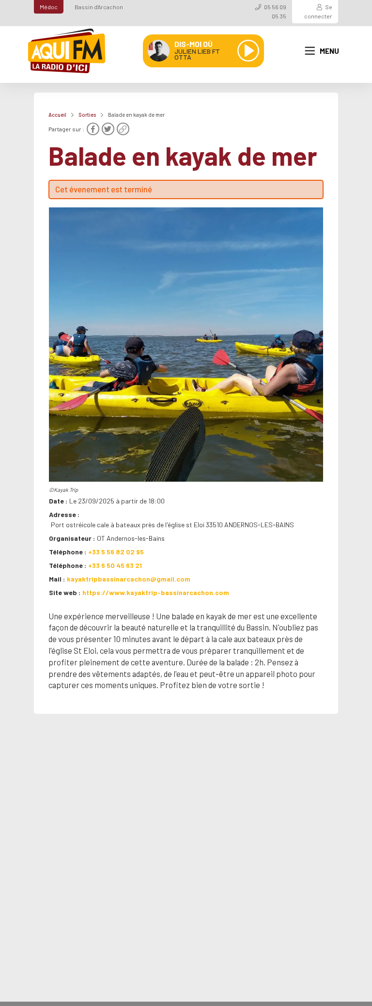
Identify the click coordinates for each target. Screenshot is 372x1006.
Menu (329, 51)
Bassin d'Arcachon (99, 6)
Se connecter (318, 11)
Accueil (57, 114)
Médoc (49, 6)
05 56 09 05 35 (275, 11)
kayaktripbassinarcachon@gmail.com (128, 579)
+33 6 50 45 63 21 (115, 565)
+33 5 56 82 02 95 (116, 552)
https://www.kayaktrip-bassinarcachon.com (155, 592)
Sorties (87, 114)
